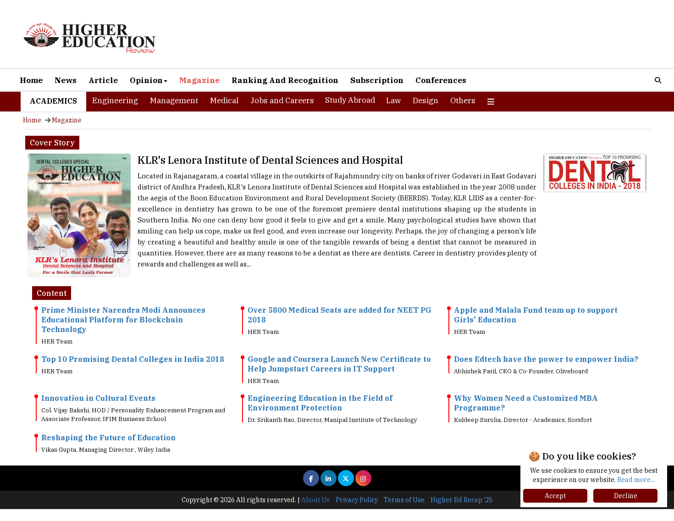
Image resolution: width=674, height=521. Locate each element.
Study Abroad (350, 100)
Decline (625, 496)
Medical (224, 100)
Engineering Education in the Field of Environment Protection (320, 403)
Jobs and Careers (282, 100)
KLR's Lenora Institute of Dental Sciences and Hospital (270, 159)
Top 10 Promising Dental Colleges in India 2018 (132, 359)
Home (31, 80)
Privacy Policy (357, 500)
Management (174, 100)
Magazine (199, 80)
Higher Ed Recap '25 (461, 500)
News (66, 80)
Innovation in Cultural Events (98, 398)
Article (103, 80)
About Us (315, 500)
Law (393, 100)
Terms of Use (404, 500)
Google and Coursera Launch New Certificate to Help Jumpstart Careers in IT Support (339, 364)
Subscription (376, 80)
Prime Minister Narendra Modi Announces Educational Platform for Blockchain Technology (123, 319)
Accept (555, 496)
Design (425, 100)
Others (462, 100)
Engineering (115, 100)
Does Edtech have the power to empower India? (546, 359)
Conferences (440, 80)
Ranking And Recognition (285, 80)
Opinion (146, 80)
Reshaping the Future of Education (108, 437)
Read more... (636, 480)
